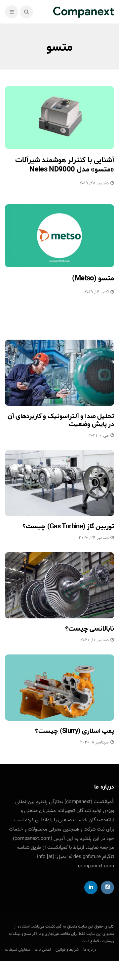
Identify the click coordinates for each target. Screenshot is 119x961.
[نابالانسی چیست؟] (59, 585)
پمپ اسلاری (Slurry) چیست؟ (74, 731)
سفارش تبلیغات (17, 950)
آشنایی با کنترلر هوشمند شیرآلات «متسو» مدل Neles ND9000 (64, 165)
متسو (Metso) (93, 278)
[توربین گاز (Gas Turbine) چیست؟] (59, 483)
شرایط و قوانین (67, 950)
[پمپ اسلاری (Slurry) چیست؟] (59, 687)
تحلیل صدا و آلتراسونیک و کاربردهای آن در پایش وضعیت (61, 420)
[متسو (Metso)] (59, 235)
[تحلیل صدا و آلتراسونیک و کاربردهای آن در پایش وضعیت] (59, 373)
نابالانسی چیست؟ (89, 628)
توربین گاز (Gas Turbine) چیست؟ (68, 526)
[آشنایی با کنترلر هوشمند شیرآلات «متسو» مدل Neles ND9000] (59, 117)
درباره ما (90, 950)
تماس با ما (43, 950)
